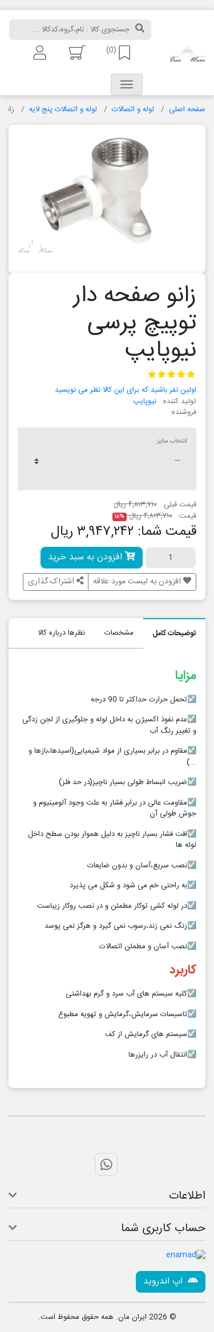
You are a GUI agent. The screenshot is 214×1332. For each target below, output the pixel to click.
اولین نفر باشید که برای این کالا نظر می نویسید (125, 390)
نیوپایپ (144, 401)
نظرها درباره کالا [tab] (61, 633)
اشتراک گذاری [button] (52, 581)
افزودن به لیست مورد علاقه (138, 581)
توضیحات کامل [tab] (174, 633)
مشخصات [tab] (119, 633)
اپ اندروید (164, 1281)
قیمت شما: (167, 532)
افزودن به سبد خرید (86, 557)
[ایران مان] (187, 54)
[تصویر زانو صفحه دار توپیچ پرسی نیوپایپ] (107, 194)
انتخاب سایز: (171, 441)
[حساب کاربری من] (38, 52)
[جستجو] (140, 29)
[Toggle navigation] (127, 84)
